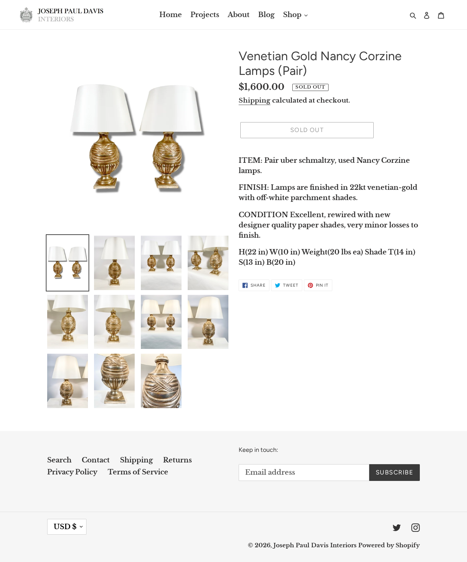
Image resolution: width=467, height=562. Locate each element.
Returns (177, 460)
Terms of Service (138, 472)
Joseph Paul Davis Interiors (315, 545)
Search (59, 460)
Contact (96, 460)
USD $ (65, 527)
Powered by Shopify (389, 545)
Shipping (254, 100)
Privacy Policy (72, 472)
